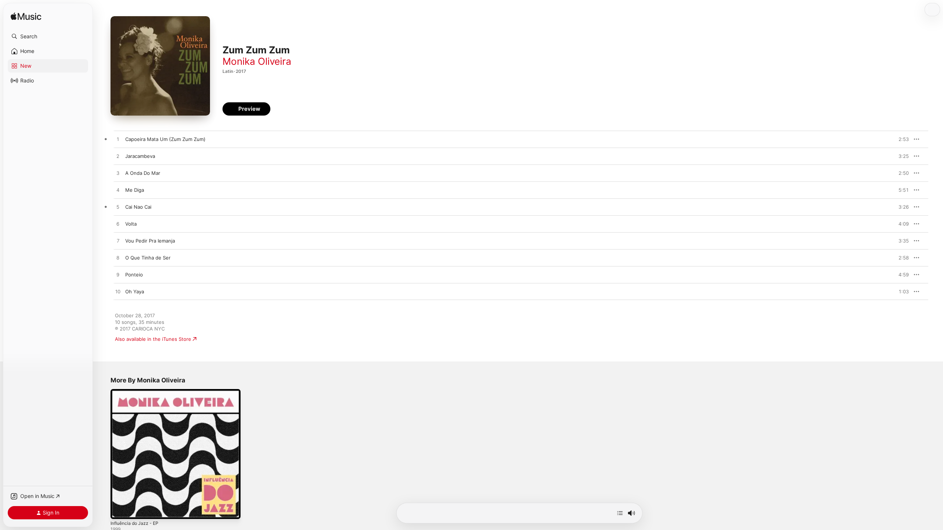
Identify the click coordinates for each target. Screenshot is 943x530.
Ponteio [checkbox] (134, 275)
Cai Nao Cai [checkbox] (138, 207)
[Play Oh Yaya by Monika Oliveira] (118, 292)
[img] (26, 17)
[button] (48, 36)
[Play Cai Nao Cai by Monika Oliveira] (118, 207)
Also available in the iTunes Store (153, 339)
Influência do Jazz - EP (137, 392)
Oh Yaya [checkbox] (134, 291)
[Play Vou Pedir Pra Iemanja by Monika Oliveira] (118, 241)
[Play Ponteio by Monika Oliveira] (118, 275)
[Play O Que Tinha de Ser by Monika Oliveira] (118, 258)
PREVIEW (901, 139)
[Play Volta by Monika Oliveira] (118, 224)
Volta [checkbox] (131, 224)
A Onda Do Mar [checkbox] (142, 173)
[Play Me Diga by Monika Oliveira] (118, 190)
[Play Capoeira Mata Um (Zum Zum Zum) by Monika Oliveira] (118, 139)
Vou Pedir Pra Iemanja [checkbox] (150, 241)
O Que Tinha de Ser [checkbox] (148, 258)
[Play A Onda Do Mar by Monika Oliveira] (118, 173)
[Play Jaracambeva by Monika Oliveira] (118, 156)
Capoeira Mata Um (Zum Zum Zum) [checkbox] (165, 139)
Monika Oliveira (256, 61)
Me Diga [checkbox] (134, 190)
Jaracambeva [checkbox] (140, 156)
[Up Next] (620, 513)
